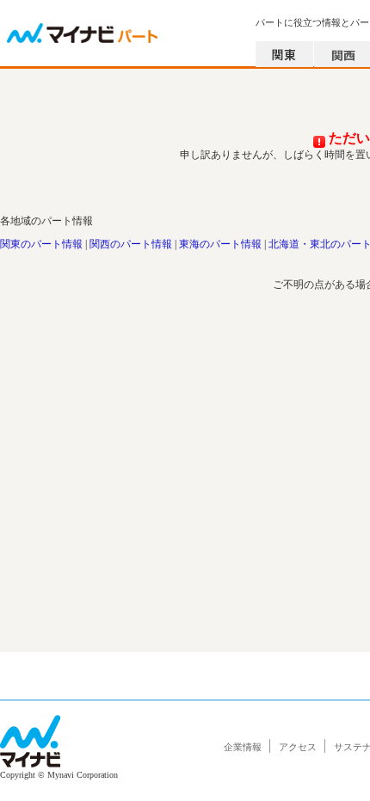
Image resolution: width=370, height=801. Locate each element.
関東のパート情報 (41, 244)
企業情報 (243, 747)
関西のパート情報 (130, 244)
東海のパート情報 (220, 244)
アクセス (298, 747)
